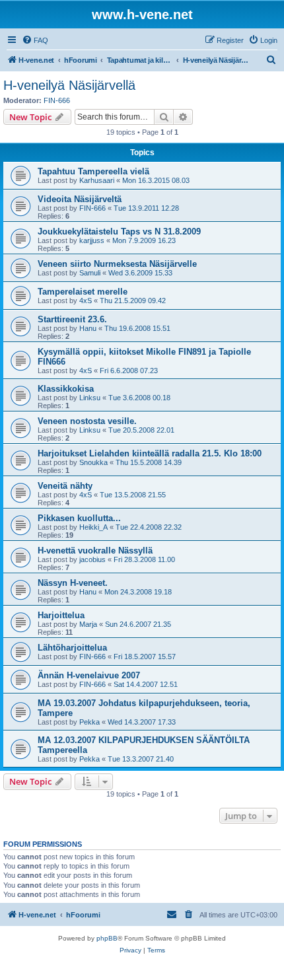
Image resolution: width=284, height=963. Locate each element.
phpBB (107, 938)
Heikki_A (93, 527)
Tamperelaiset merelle (82, 292)
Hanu (87, 328)
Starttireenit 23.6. (72, 319)
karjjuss (91, 240)
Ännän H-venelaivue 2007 (89, 675)
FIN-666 (57, 100)
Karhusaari (96, 180)
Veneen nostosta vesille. (87, 421)
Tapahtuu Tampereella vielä (93, 171)
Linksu (89, 398)
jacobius (92, 559)
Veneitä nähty (65, 486)
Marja (88, 624)
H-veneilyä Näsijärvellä (69, 85)
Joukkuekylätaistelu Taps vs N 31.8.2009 (119, 231)
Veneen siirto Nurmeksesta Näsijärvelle (117, 264)
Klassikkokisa (66, 389)
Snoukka (93, 462)
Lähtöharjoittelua (72, 648)
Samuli (89, 273)
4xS (85, 300)
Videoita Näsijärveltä (80, 199)
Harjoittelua (61, 615)
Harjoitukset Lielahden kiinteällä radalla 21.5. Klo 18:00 (150, 453)
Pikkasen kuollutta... (79, 518)
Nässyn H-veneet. (73, 583)
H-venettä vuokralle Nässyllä (95, 550)
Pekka (89, 722)
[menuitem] (35, 40)
